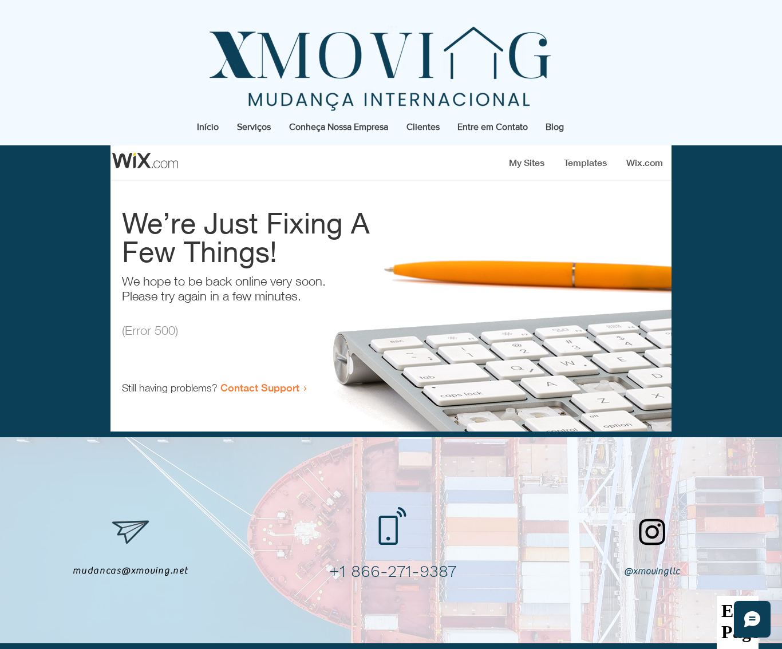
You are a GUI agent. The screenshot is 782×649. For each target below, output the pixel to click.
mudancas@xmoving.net (130, 570)
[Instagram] (652, 531)
